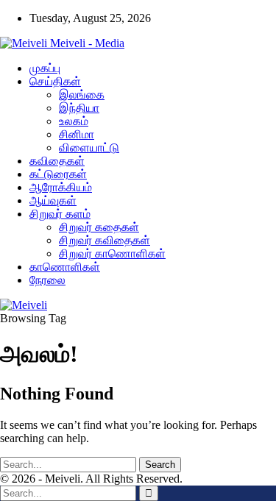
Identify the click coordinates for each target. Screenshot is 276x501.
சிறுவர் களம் (60, 213)
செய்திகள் (55, 81)
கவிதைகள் (57, 160)
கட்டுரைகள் (58, 174)
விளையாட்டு (89, 147)
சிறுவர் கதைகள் (99, 227)
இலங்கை (82, 94)
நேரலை (47, 280)
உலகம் (73, 121)
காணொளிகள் (64, 266)
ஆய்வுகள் (53, 200)
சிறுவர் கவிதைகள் (104, 240)
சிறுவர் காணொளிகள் (112, 253)
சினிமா (76, 134)
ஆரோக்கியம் (60, 187)
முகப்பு (44, 68)
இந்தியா (79, 108)
